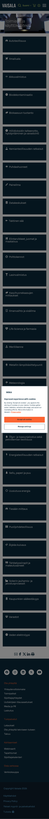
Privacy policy (16, 412)
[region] (24, 409)
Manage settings (24, 427)
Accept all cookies (24, 420)
